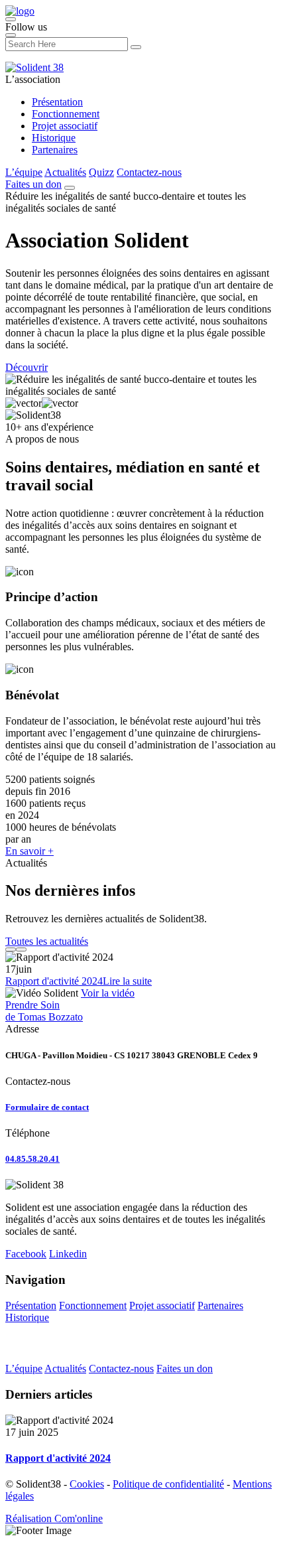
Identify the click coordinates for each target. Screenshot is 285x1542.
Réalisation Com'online (54, 1518)
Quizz (101, 172)
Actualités (65, 172)
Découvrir (26, 367)
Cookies (87, 1484)
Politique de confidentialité (168, 1484)
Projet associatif (64, 125)
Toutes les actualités (46, 941)
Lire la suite (127, 981)
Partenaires (55, 149)
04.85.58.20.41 (32, 1159)
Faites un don (33, 184)
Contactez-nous (149, 172)
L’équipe (23, 172)
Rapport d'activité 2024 (54, 981)
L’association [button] (32, 79)
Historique (54, 137)
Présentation (57, 101)
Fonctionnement (65, 113)
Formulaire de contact (47, 1107)
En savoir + (29, 851)
